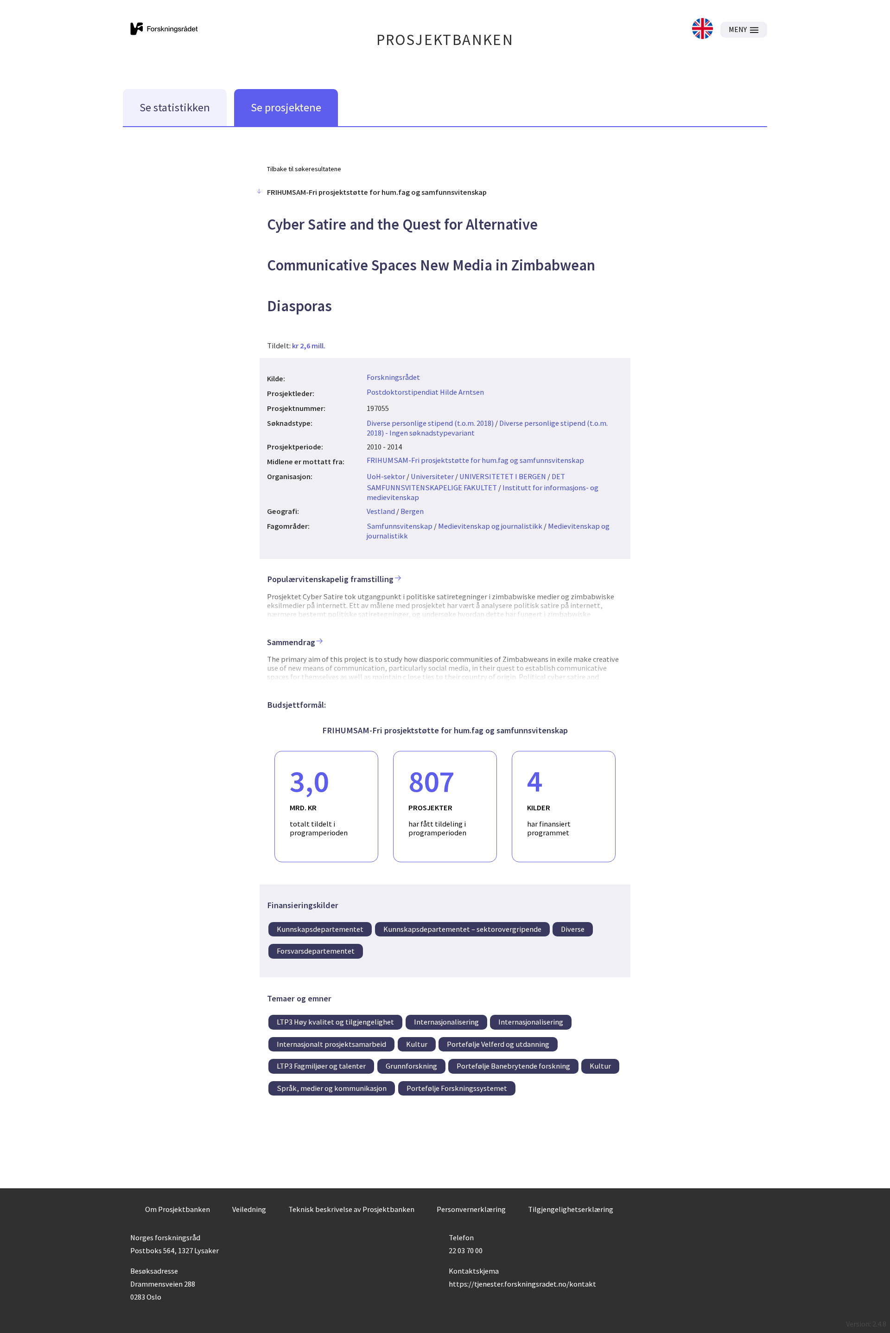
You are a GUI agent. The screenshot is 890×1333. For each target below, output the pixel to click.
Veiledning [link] (249, 1209)
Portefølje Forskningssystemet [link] (457, 1088)
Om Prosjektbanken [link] (177, 1209)
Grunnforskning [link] (411, 1065)
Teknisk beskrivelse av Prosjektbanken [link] (351, 1209)
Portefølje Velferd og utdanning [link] (498, 1044)
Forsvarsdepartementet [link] (316, 950)
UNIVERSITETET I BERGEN (502, 476)
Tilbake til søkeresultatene (304, 169)
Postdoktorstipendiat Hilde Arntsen (425, 392)
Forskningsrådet (393, 377)
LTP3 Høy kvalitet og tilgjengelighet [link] (335, 1021)
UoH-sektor (386, 476)
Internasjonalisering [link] (446, 1021)
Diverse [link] (573, 929)
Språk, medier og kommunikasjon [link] (332, 1088)
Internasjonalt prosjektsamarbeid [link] (331, 1044)
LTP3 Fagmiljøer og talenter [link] (321, 1065)
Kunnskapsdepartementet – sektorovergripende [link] (462, 929)
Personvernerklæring (471, 1209)
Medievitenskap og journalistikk (490, 526)
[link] (702, 29)
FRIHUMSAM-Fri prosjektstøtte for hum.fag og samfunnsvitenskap (475, 460)
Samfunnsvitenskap (399, 526)
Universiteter (432, 476)
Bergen (412, 511)
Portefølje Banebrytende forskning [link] (513, 1065)
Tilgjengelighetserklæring (570, 1209)
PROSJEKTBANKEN (445, 39)
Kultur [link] (416, 1044)
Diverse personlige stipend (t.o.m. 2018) (430, 423)
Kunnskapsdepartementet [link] (320, 929)
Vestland (381, 511)
